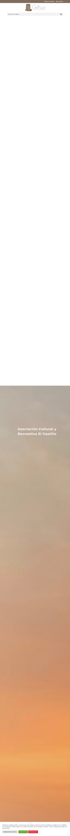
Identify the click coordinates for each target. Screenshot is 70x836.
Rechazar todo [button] (33, 832)
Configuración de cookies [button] (9, 832)
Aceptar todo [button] (23, 832)
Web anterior (59, 1)
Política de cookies (49, 1)
